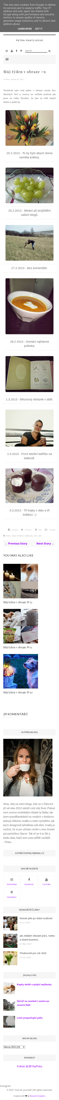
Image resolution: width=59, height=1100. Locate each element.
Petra (8, 79)
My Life (37, 536)
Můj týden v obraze (22, 536)
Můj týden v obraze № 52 (17, 602)
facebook (29, 884)
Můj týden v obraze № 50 (18, 692)
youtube (46, 884)
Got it (39, 29)
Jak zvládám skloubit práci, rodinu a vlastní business (37, 937)
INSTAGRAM (12, 884)
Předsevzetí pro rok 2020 (33, 953)
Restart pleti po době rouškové (36, 918)
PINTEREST (11, 897)
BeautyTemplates (37, 1096)
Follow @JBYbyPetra (29, 1066)
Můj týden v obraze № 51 (17, 647)
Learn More (25, 29)
